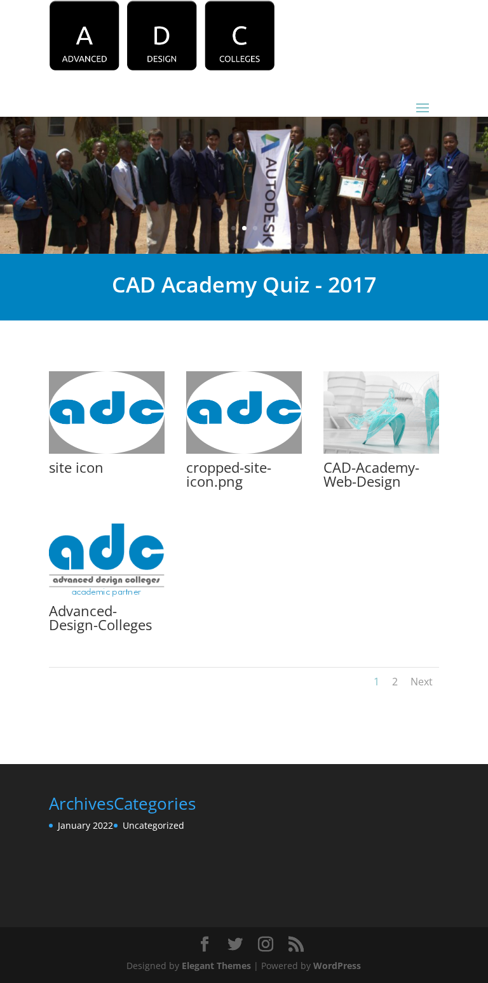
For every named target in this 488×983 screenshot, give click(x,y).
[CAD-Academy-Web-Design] (381, 453)
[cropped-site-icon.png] (244, 453)
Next (421, 682)
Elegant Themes (216, 966)
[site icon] (107, 453)
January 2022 (85, 825)
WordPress (337, 966)
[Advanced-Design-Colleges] (107, 597)
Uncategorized (153, 825)
